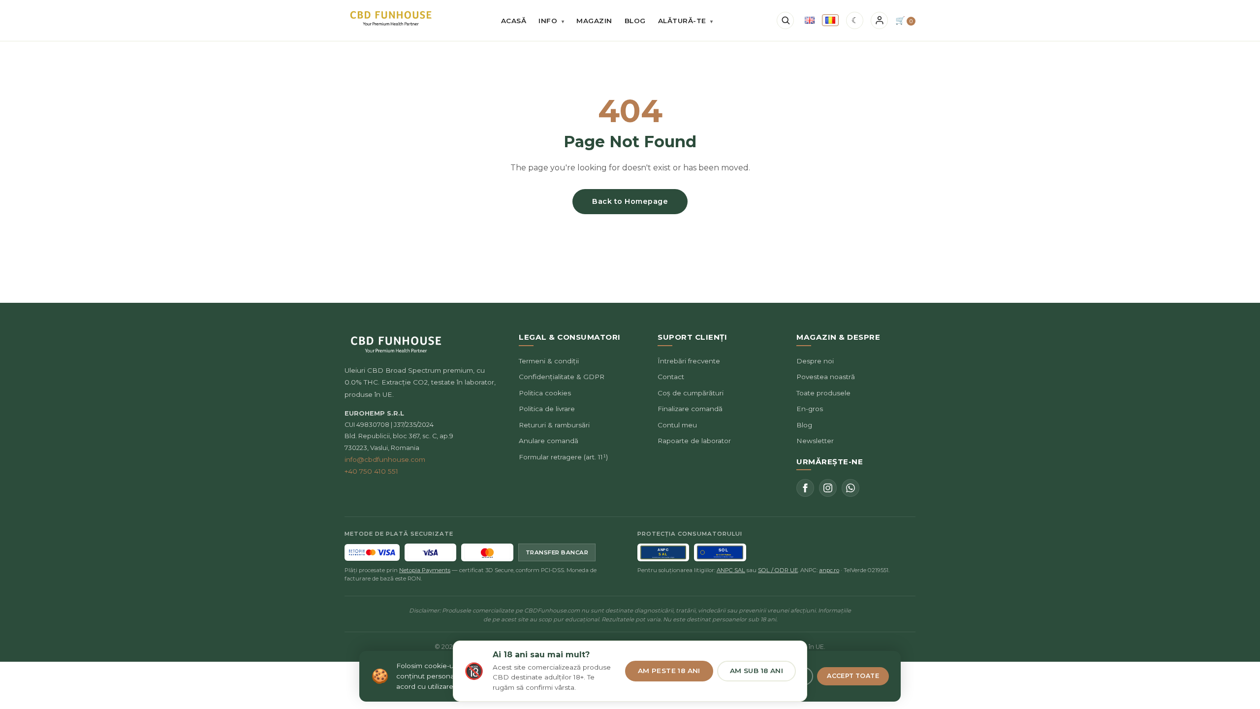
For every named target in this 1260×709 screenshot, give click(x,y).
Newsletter (815, 441)
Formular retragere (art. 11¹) (563, 457)
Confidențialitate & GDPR (561, 377)
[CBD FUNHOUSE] (391, 18)
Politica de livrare (547, 409)
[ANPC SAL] (663, 552)
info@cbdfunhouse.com (385, 459)
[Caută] (785, 20)
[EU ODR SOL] (720, 552)
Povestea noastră (825, 377)
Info (551, 21)
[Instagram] (828, 488)
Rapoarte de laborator (694, 441)
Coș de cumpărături (691, 393)
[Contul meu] (879, 20)
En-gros (809, 409)
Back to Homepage (630, 201)
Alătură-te (685, 21)
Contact (671, 377)
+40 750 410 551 (371, 471)
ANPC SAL (731, 570)
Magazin (594, 21)
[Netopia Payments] (372, 552)
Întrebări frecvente (689, 361)
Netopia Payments (424, 570)
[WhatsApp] (850, 488)
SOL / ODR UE (778, 570)
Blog (635, 21)
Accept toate (853, 675)
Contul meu (677, 425)
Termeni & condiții (549, 361)
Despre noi (815, 361)
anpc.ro (829, 570)
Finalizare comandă (690, 409)
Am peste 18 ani (669, 671)
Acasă (514, 21)
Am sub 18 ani (756, 671)
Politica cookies (545, 393)
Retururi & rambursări (554, 425)
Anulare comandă (548, 441)
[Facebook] (805, 488)
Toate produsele (823, 393)
